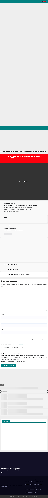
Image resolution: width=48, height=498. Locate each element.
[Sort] (3, 385)
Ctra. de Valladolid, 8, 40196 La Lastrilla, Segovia (13, 230)
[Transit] (36, 274)
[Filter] (1, 385)
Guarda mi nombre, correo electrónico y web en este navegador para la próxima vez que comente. (22, 340)
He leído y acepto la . (13, 344)
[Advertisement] (24, 139)
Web (2, 329)
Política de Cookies (28, 484)
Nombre (3, 314)
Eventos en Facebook (29, 481)
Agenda (28, 444)
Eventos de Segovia (10, 468)
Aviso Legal (12, 496)
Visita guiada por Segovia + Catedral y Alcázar (34, 489)
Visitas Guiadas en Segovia (30, 492)
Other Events (7, 233)
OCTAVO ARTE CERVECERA (10, 228)
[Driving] (34, 274)
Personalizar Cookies (38, 481)
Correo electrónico (6, 322)
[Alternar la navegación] (46, 128)
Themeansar (4, 486)
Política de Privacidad (18, 344)
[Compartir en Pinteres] (29, 269)
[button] (41, 128)
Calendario (7, 264)
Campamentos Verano (6, 430)
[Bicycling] (41, 274)
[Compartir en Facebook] (20, 269)
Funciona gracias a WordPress (7, 485)
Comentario (4, 289)
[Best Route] (31, 274)
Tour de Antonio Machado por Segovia (32, 486)
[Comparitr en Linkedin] (26, 269)
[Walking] (39, 274)
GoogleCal (14, 264)
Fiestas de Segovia (28, 430)
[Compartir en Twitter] (23, 269)
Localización (7, 226)
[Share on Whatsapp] (33, 269)
